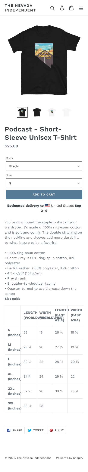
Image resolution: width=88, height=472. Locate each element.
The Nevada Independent (20, 7)
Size (9, 175)
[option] (22, 112)
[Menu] (80, 8)
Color (9, 158)
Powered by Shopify (69, 457)
